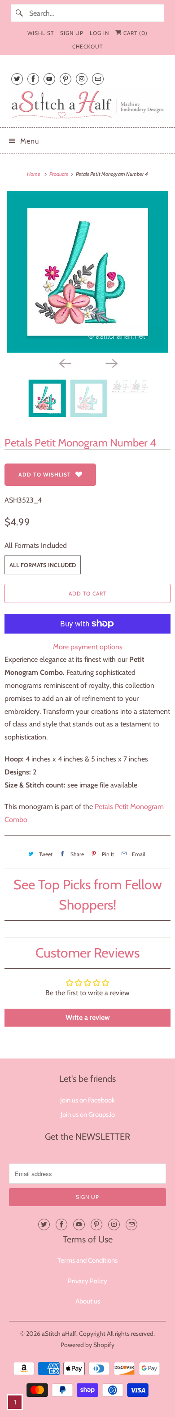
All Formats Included (35, 545)
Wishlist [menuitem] (40, 33)
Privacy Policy (87, 1281)
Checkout (87, 46)
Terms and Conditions (87, 1260)
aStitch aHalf (59, 1334)
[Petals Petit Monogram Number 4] (87, 272)
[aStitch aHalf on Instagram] (82, 79)
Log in (99, 33)
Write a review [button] (88, 1017)
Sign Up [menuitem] (71, 33)
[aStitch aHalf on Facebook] (33, 79)
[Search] (20, 13)
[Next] (111, 362)
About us (87, 1301)
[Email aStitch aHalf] (98, 79)
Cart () (135, 33)
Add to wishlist (44, 474)
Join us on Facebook (87, 1100)
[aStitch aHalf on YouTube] (49, 79)
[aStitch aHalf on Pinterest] (65, 79)
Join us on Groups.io (88, 1115)
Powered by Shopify (87, 1345)
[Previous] (64, 362)
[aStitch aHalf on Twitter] (17, 79)
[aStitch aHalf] (87, 105)
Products (59, 174)
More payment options (87, 647)
